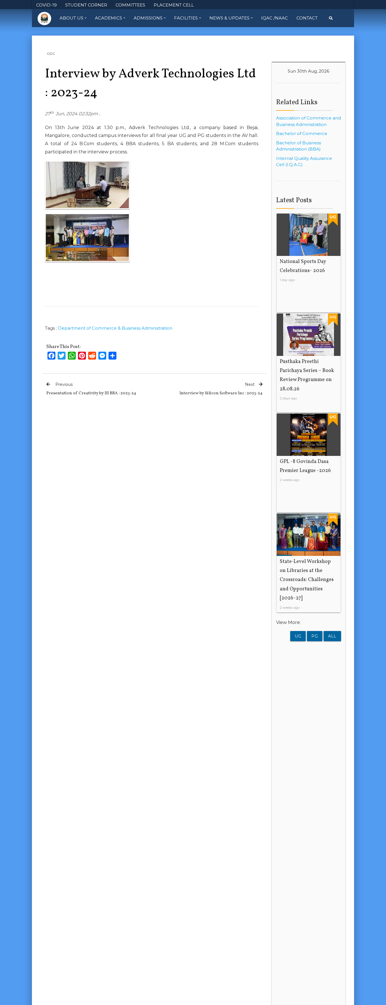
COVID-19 (46, 5)
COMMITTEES (130, 5)
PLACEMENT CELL (174, 5)
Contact (307, 18)
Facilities (186, 18)
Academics (108, 18)
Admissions (148, 18)
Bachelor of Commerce (301, 133)
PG (314, 636)
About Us (71, 18)
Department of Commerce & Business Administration (115, 328)
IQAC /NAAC (274, 18)
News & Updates (229, 18)
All (332, 636)
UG (298, 636)
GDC (51, 53)
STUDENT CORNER (86, 5)
